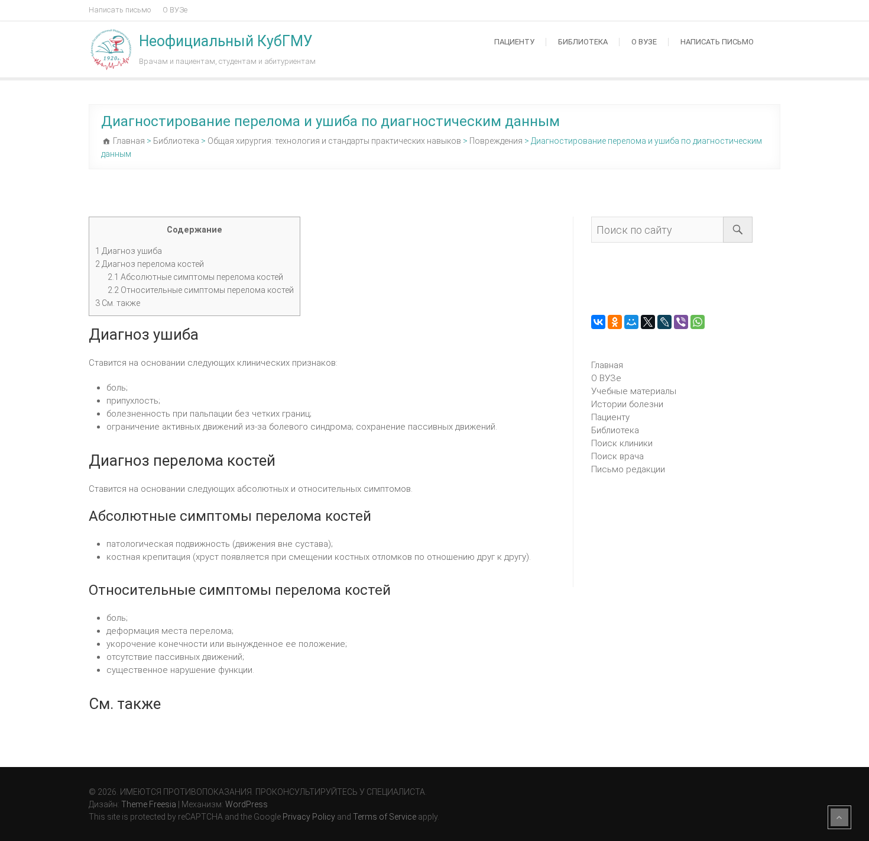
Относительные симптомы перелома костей (201, 290)
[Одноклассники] (615, 322)
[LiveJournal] (664, 322)
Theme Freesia (148, 804)
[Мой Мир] (631, 322)
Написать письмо (120, 9)
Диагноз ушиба (128, 251)
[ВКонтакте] (598, 322)
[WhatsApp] (697, 322)
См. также (117, 303)
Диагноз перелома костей (149, 264)
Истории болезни (627, 404)
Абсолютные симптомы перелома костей (195, 277)
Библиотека (583, 41)
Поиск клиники (622, 443)
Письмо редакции (628, 469)
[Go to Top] (839, 817)
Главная (607, 365)
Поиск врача (617, 456)
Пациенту (514, 41)
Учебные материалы (633, 391)
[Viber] (681, 322)
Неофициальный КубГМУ (226, 41)
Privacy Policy (309, 816)
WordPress (246, 804)
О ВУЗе (175, 9)
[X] (648, 322)
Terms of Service (384, 816)
